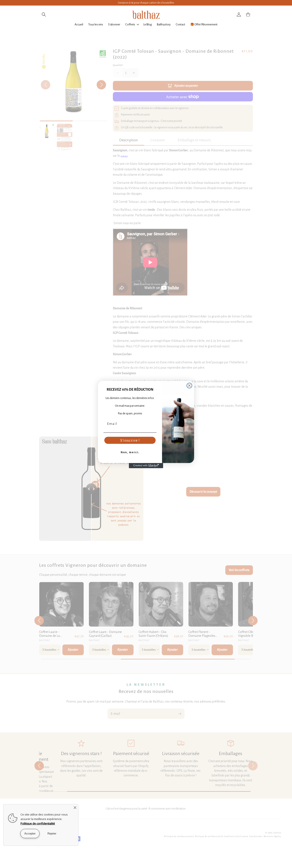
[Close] (75, 807)
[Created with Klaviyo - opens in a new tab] (146, 465)
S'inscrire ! (130, 440)
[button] (44, 14)
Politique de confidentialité (38, 823)
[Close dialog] (189, 385)
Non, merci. (130, 452)
